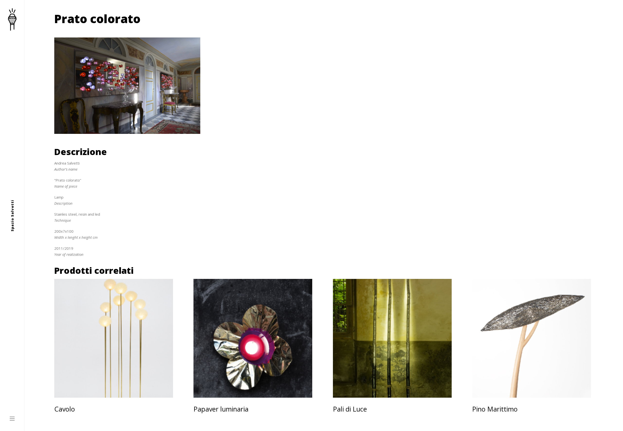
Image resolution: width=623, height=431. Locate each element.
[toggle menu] (12, 419)
